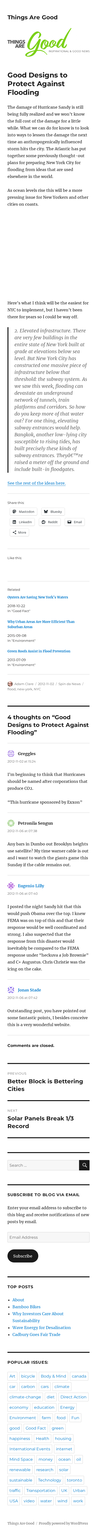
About (18, 1299)
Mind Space (21, 1459)
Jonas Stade (29, 990)
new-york (24, 689)
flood (11, 689)
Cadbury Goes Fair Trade (36, 1334)
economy (18, 1407)
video (29, 1501)
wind (62, 1501)
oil (78, 1459)
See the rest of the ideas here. (36, 483)
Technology (49, 1480)
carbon (28, 1386)
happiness (19, 1438)
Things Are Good (32, 17)
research (44, 1469)
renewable (20, 1469)
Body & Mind (53, 1376)
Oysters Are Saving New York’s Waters (37, 597)
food (61, 1417)
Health (42, 1438)
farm (46, 1417)
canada (79, 1376)
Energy (67, 1407)
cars (45, 1386)
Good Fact (36, 1428)
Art (12, 1376)
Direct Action (73, 1397)
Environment (22, 1417)
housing (63, 1438)
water (46, 1501)
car (12, 1386)
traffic (15, 1490)
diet (51, 1397)
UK (64, 1490)
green (58, 1428)
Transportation (40, 1490)
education (44, 1407)
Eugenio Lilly (31, 885)
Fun (75, 1417)
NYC (37, 689)
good (14, 1428)
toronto (74, 1480)
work (78, 1501)
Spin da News (69, 684)
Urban (79, 1490)
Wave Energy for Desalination (41, 1327)
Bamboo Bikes (26, 1306)
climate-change (25, 1397)
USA (13, 1501)
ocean (64, 1459)
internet (64, 1449)
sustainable (20, 1480)
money (46, 1459)
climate (61, 1386)
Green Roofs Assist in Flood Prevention (38, 651)
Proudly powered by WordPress (63, 1523)
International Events (29, 1449)
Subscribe (22, 1256)
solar (63, 1469)
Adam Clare (24, 684)
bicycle (28, 1376)
